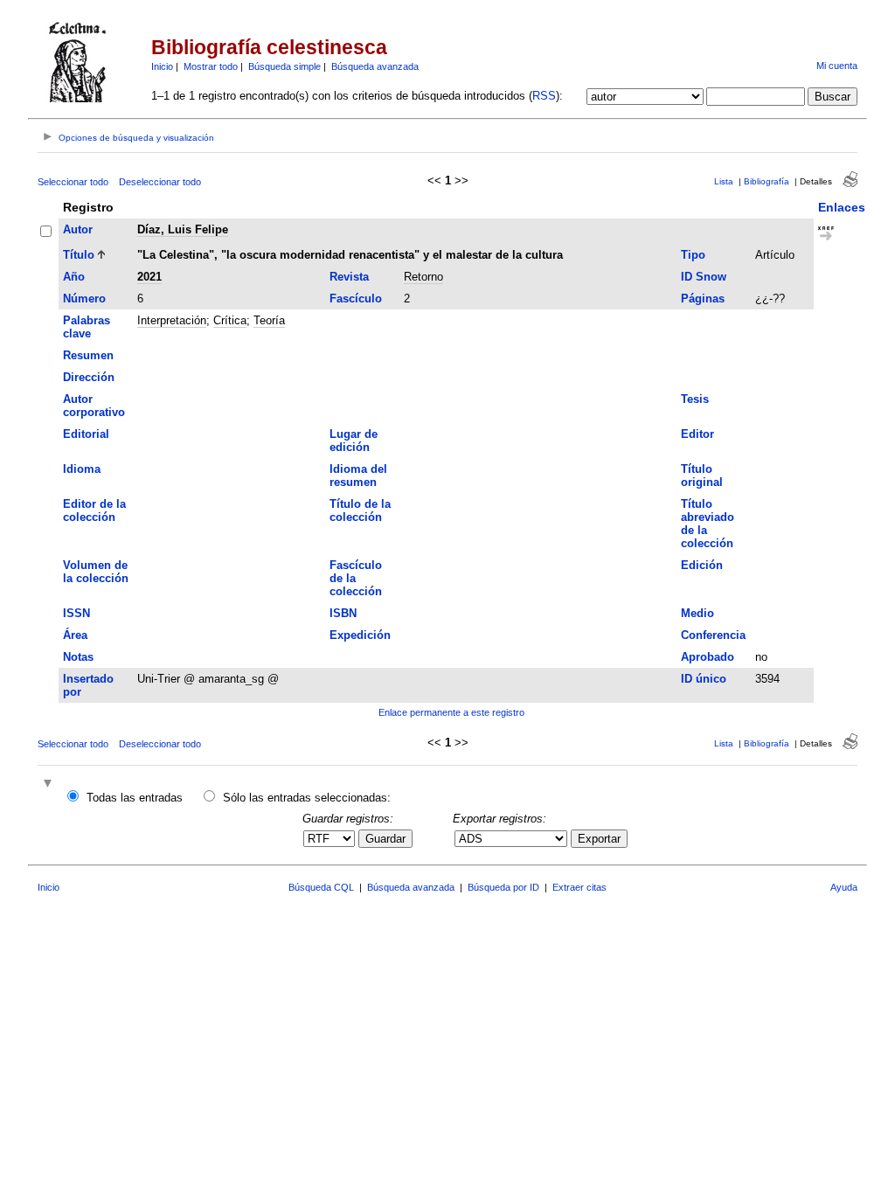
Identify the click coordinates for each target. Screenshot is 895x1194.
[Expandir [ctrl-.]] (50, 784)
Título (78, 254)
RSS (544, 95)
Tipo (693, 254)
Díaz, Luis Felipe (182, 229)
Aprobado (707, 656)
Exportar (599, 838)
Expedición (360, 635)
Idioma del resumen (358, 475)
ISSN (76, 613)
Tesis (695, 399)
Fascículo (356, 298)
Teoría (269, 320)
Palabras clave (86, 327)
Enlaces (841, 207)
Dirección (88, 377)
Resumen (88, 355)
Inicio (162, 66)
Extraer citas (579, 887)
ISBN (343, 613)
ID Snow (703, 276)
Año (74, 276)
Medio (697, 613)
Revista (349, 276)
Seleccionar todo (73, 182)
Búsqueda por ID (503, 887)
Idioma (82, 469)
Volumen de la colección (95, 572)
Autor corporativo (94, 405)
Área (75, 635)
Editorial (86, 434)
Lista (723, 181)
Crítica (229, 320)
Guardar (385, 838)
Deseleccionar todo (160, 182)
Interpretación (171, 320)
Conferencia (713, 635)
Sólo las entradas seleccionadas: (307, 797)
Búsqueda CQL (321, 887)
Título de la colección (360, 510)
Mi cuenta (836, 65)
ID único (703, 678)
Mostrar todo (211, 66)
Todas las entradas (135, 797)
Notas (78, 656)
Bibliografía (766, 181)
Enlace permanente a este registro (451, 712)
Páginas (703, 298)
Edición (702, 565)
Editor (697, 434)
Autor (78, 229)
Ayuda (843, 887)
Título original (702, 475)
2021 (149, 276)
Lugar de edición (354, 440)
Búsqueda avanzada (375, 66)
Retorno (423, 276)
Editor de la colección (94, 510)
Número (84, 298)
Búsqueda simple (284, 66)
